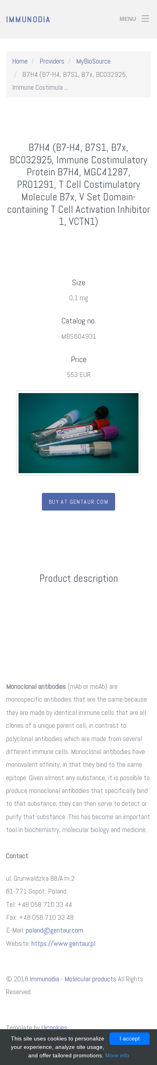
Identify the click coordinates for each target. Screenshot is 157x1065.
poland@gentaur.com (54, 930)
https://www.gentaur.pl (63, 943)
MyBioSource (93, 61)
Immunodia (28, 19)
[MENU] (145, 15)
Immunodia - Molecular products (73, 978)
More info (117, 1055)
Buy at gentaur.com (78, 501)
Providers (51, 61)
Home (20, 61)
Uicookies (54, 1027)
